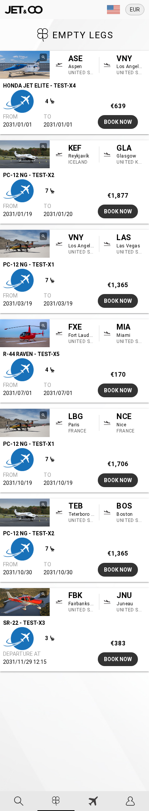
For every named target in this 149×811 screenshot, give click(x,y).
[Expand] (113, 9)
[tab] (18, 801)
